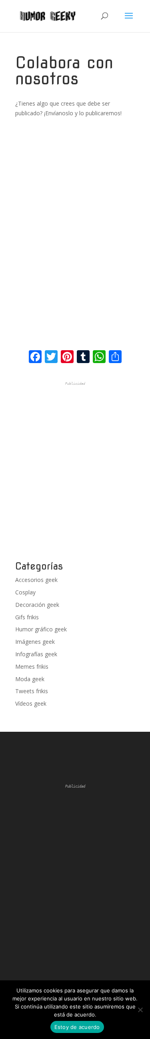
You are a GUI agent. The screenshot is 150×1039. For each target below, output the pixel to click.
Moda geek (29, 679)
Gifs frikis (27, 617)
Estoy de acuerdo (77, 1027)
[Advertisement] (75, 471)
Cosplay (25, 592)
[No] (140, 1010)
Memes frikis (31, 666)
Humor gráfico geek (41, 629)
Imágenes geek (35, 641)
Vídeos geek (30, 703)
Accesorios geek (36, 580)
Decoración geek (37, 604)
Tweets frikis (31, 691)
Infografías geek (36, 654)
